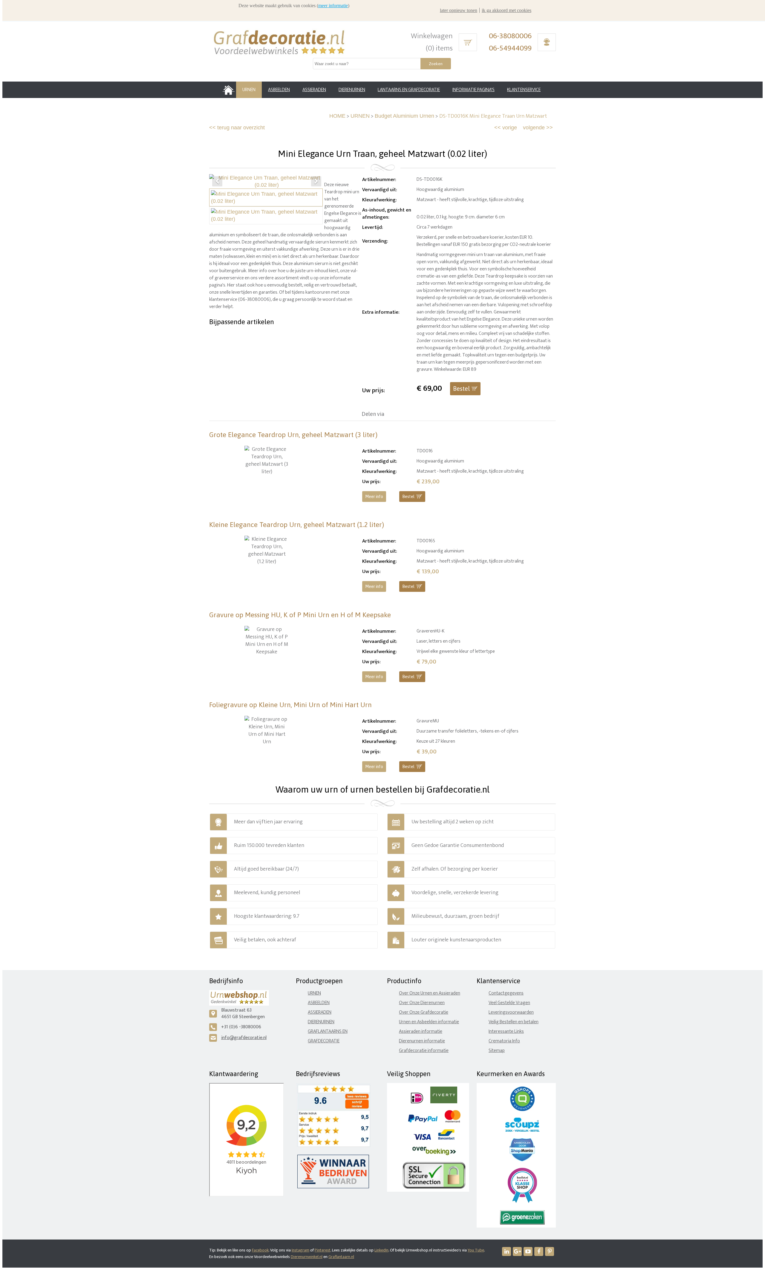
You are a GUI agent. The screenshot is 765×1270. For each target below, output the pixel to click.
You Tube (476, 1250)
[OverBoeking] (434, 1154)
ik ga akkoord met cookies (506, 10)
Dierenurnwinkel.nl (306, 1256)
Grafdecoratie (323, 1041)
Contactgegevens (506, 993)
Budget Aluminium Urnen (404, 116)
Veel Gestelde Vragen (509, 1003)
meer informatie (333, 5)
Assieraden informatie (420, 1031)
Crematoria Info (504, 1041)
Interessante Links (506, 1031)
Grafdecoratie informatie (424, 1051)
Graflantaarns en (328, 1031)
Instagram (300, 1250)
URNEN (360, 116)
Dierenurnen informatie (422, 1041)
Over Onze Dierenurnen (422, 1003)
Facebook (260, 1250)
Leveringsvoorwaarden (511, 1012)
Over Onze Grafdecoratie (423, 1012)
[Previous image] (217, 181)
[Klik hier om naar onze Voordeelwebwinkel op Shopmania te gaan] (522, 1160)
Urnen (314, 993)
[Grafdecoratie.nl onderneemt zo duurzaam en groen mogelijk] (522, 1223)
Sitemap (497, 1051)
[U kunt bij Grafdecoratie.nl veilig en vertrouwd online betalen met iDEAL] (417, 1102)
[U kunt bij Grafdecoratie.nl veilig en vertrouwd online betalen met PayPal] (422, 1121)
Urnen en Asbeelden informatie (429, 1022)
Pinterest (323, 1250)
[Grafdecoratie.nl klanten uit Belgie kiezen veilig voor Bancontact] (446, 1138)
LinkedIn (381, 1250)
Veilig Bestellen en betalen (513, 1022)
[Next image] (316, 181)
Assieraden (319, 1012)
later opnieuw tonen (458, 10)
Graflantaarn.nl (341, 1256)
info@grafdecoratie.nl (244, 1038)
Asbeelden (319, 1003)
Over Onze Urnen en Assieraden (429, 993)
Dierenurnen (321, 1022)
